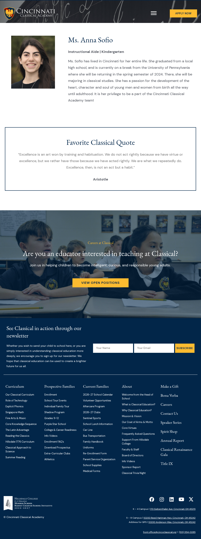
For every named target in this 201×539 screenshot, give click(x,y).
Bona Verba (169, 395)
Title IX (167, 463)
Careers (166, 404)
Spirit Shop (169, 431)
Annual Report (172, 440)
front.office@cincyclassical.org (159, 532)
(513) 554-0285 (187, 532)
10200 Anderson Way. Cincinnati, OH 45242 (172, 522)
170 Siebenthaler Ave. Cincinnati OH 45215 (173, 509)
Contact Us (169, 413)
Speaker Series (171, 422)
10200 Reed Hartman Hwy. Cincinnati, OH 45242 (169, 517)
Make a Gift (169, 386)
